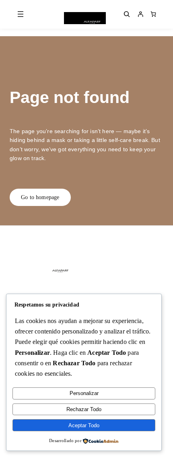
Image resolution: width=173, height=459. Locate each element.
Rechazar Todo (83, 409)
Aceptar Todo (83, 425)
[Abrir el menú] (20, 14)
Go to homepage (40, 197)
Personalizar (84, 393)
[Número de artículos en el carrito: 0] (153, 14)
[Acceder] (140, 14)
